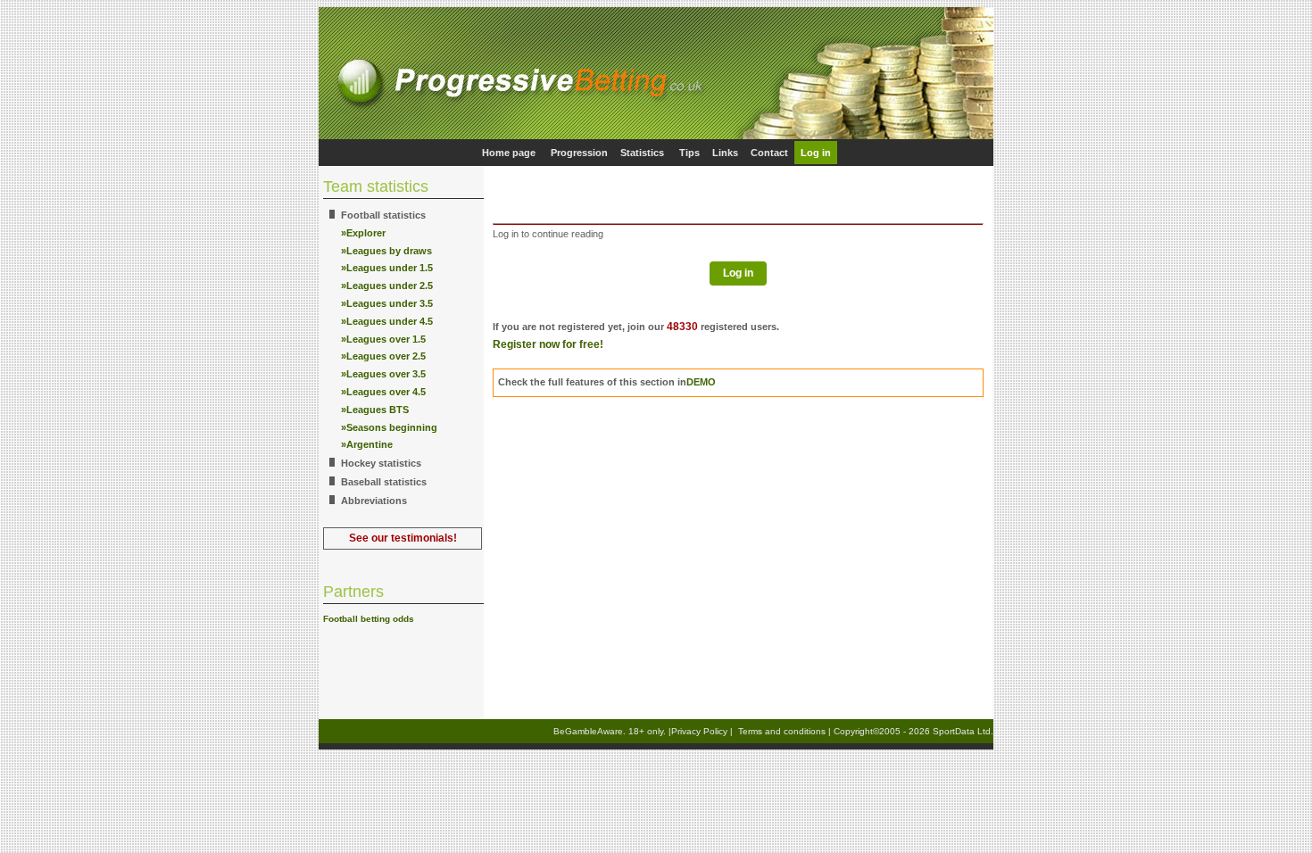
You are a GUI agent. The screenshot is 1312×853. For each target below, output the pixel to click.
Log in (816, 152)
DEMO (701, 382)
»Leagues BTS (375, 409)
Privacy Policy (699, 731)
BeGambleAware (588, 731)
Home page (509, 152)
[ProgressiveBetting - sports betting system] (656, 136)
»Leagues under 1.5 (387, 267)
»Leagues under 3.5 (387, 303)
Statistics (642, 152)
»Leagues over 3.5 (383, 374)
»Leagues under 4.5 (387, 321)
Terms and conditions (782, 731)
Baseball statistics (384, 481)
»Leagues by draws (386, 250)
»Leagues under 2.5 (387, 285)
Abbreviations (374, 500)
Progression (579, 152)
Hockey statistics (381, 463)
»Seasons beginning (389, 427)
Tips (689, 152)
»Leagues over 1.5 (383, 339)
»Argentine (367, 444)
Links (725, 152)
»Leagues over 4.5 (383, 391)
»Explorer (363, 233)
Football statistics (383, 215)
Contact (769, 152)
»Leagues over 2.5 (383, 356)
